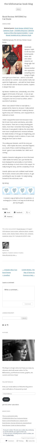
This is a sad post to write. (10, 416)
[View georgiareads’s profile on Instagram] (7, 325)
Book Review (21, 229)
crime (8, 234)
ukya (10, 236)
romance (30, 234)
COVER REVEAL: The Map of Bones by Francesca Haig (28, 272)
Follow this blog (7, 382)
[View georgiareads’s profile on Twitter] (5, 325)
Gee (29, 236)
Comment (28, 304)
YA (13, 236)
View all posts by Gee (9, 255)
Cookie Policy (10, 435)
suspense (5, 236)
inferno (22, 234)
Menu (18, 9)
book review (14, 231)
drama (13, 234)
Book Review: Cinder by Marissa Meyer (14, 425)
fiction (17, 234)
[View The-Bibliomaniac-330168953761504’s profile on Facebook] (3, 325)
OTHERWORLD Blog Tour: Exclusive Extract (14, 418)
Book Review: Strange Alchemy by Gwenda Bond (16, 423)
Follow (6, 399)
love (26, 234)
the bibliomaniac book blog (18, 3)
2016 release (6, 231)
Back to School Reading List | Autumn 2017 (15, 420)
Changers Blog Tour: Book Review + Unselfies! (9, 272)
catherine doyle (23, 231)
